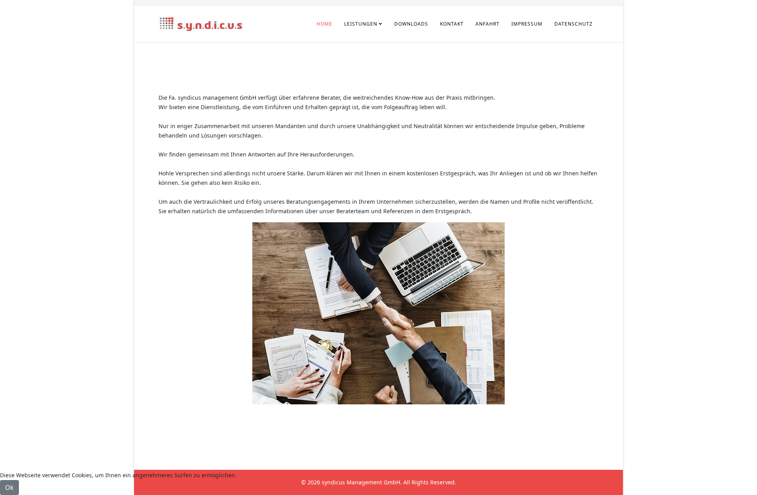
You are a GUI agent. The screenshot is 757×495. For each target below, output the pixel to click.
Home (324, 23)
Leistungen (360, 23)
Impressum (527, 23)
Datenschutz (573, 23)
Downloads (411, 23)
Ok (9, 487)
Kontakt (452, 23)
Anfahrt (487, 23)
